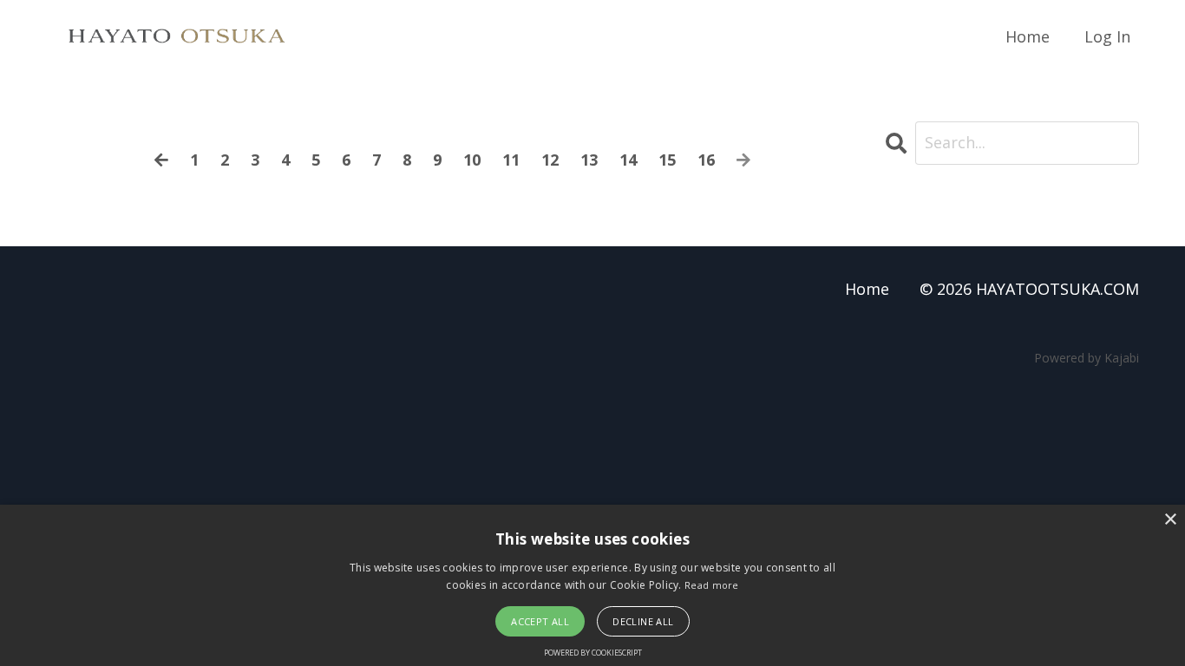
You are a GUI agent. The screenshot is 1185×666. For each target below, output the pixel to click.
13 (589, 159)
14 (628, 159)
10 (472, 159)
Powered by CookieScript (593, 652)
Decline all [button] (642, 621)
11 (511, 159)
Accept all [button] (540, 621)
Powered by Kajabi (1086, 357)
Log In (1107, 36)
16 (706, 159)
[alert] (592, 585)
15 (667, 159)
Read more (711, 584)
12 (550, 159)
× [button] (1169, 519)
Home (1027, 36)
